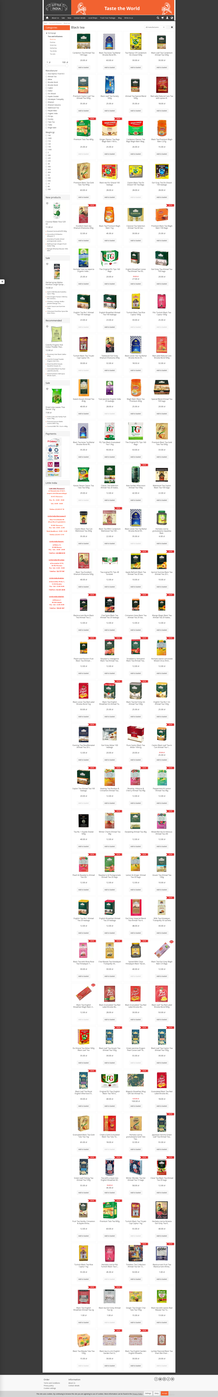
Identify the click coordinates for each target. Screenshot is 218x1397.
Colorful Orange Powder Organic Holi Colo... (55, 360)
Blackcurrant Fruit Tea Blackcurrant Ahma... (162, 1265)
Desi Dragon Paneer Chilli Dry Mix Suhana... (57, 298)
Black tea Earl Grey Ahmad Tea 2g (109, 1309)
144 (49, 147)
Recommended (54, 320)
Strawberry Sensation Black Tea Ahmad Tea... (135, 660)
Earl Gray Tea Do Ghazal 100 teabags (162, 184)
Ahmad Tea (52, 76)
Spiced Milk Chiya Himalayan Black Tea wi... (136, 962)
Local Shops (92, 18)
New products (53, 197)
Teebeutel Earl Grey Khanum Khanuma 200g (110, 357)
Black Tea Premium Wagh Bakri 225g (161, 140)
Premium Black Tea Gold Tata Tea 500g (162, 443)
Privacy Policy (137, 1394)
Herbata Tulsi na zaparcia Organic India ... (83, 270)
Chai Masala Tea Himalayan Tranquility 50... (109, 962)
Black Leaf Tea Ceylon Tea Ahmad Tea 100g (162, 1049)
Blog (120, 18)
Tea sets (52, 54)
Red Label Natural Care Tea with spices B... (162, 97)
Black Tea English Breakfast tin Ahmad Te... (109, 703)
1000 (50, 138)
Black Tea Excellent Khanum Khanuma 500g (83, 573)
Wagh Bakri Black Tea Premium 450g (136, 400)
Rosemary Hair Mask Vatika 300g (56, 355)
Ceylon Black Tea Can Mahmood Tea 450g (83, 530)
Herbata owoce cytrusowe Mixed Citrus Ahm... (162, 660)
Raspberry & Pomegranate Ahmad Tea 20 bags (110, 876)
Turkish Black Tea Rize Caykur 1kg (83, 1265)
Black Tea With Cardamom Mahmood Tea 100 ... (109, 530)
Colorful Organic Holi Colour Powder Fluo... (54, 346)
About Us (55, 18)
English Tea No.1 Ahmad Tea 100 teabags (84, 313)
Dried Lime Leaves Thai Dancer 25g (55, 408)
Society (50, 119)
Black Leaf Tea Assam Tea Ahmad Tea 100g (109, 1049)
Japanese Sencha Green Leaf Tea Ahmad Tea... (162, 1136)
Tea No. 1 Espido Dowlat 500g (84, 833)
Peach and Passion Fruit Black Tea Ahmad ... (83, 660)
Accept (164, 1393)
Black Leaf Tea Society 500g (110, 97)
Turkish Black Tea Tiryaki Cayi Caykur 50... (83, 357)
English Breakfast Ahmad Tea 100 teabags (109, 313)
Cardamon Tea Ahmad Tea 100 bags (83, 54)
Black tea (53, 39)
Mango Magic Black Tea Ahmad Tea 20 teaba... (162, 616)
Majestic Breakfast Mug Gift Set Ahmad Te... (136, 1092)
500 (49, 178)
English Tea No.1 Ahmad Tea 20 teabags (84, 919)
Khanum (51, 102)
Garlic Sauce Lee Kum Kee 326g (56, 307)
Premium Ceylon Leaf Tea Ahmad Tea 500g (83, 97)
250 (49, 161)
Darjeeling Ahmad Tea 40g (136, 832)
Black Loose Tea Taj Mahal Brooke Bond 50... (136, 530)
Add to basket (83, 67)
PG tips (50, 116)
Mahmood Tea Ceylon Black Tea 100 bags (162, 486)
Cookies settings (50, 1388)
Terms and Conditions (52, 1383)
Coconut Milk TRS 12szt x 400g (57, 426)
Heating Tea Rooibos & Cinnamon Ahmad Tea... (109, 789)
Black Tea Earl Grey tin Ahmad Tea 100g (135, 703)
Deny (157, 1393)
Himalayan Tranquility (56, 99)
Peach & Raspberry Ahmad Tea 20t (84, 876)
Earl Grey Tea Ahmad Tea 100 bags (161, 270)
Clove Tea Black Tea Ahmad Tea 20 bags (162, 1179)
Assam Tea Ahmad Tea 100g (161, 876)
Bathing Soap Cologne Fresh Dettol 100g (57, 245)
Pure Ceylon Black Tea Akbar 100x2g (135, 746)
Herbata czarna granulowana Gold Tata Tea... (135, 1137)
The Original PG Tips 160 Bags (109, 270)
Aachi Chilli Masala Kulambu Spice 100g (56, 293)
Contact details (79, 18)
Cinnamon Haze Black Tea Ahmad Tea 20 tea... (135, 616)
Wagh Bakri (52, 128)
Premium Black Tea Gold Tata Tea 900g (84, 184)
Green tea (53, 45)
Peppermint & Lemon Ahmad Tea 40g (162, 789)
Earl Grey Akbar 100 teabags (109, 746)
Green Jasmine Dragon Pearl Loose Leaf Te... (135, 1049)
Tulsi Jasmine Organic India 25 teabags (109, 400)
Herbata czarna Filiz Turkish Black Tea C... (109, 1265)
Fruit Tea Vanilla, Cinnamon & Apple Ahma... (83, 1222)
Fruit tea (52, 42)
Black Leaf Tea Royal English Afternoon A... (84, 1092)
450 (49, 166)
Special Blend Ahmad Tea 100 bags (161, 400)
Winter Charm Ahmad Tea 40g (109, 833)
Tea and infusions (55, 36)
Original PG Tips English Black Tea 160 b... (110, 1092)
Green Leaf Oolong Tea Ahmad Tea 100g (83, 1179)
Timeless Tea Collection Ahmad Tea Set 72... (136, 1265)
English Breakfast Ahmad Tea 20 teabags (109, 919)
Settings (148, 1393)
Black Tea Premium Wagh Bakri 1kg (109, 227)
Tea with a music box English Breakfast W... (110, 1179)
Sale (63, 18)
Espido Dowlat (53, 96)
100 (49, 135)
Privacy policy (49, 1386)
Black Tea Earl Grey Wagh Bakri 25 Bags (161, 962)
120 (49, 144)
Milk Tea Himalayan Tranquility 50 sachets (162, 919)
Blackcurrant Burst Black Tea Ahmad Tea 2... (83, 616)
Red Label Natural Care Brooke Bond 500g (161, 357)
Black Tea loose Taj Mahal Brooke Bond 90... (109, 54)
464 (49, 172)
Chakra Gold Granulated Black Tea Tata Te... (110, 1136)
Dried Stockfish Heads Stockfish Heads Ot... (54, 365)
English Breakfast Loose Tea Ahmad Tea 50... (136, 270)
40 (49, 164)
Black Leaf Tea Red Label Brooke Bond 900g (162, 1006)
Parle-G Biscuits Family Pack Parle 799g (56, 417)
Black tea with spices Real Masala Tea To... (161, 1309)
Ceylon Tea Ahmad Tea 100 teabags (83, 789)
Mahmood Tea (53, 108)
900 (49, 189)
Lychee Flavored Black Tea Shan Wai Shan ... (162, 1352)
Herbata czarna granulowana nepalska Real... (161, 531)
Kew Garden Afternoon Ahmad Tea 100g (135, 486)
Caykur (50, 88)
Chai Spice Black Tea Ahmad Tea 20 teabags (109, 616)
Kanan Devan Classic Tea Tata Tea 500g (83, 486)
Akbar (50, 79)
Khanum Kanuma (54, 105)
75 (49, 184)
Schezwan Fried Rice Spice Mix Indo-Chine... (57, 312)
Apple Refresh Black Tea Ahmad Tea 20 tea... (136, 573)
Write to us (128, 18)
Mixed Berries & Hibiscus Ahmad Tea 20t (161, 833)
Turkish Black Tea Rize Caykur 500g (135, 313)
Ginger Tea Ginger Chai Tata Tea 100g (135, 1309)
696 (49, 181)
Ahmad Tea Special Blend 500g (135, 97)
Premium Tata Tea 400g (83, 139)
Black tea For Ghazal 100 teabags (110, 184)
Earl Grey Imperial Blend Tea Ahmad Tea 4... (136, 919)
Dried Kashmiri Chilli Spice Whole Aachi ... (56, 375)
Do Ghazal (52, 93)
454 (49, 169)
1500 (50, 149)
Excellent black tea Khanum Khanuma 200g (83, 227)
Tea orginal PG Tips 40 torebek (109, 573)
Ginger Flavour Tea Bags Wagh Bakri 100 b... (110, 140)
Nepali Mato (52, 110)
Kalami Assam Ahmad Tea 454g (83, 400)
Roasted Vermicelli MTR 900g (57, 231)
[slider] (46, 65)
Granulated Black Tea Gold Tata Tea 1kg (83, 1136)
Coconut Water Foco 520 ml (56, 223)
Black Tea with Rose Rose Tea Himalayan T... (83, 962)
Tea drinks (53, 51)
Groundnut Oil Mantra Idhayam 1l (54, 235)
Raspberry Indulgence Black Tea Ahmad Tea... (109, 660)
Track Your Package (107, 18)
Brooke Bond (53, 82)
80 (49, 186)
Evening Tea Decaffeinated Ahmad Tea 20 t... (84, 746)
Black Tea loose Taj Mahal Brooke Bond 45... (83, 443)
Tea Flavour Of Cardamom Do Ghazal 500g (135, 54)
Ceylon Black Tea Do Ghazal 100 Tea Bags (135, 184)
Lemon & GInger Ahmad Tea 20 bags (136, 876)
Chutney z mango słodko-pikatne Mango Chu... (56, 302)
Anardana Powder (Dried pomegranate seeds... (55, 240)
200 (49, 155)
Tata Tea (51, 122)
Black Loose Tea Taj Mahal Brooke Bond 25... (136, 357)
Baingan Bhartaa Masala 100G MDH (57, 250)
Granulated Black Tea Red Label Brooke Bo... (161, 1092)
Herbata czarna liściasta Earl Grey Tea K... (162, 1222)
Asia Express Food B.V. (56, 74)
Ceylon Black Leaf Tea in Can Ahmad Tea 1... (162, 746)
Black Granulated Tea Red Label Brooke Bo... (109, 1006)
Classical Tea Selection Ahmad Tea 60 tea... (135, 227)
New (69, 18)
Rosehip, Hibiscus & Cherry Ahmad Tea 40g (135, 789)
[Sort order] (167, 27)
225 (49, 158)
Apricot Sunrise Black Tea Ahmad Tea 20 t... (161, 573)
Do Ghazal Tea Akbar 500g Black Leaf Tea (83, 1049)
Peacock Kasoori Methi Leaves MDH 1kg (55, 422)
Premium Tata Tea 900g (110, 1221)
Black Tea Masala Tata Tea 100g (83, 1352)
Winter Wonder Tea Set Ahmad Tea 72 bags (135, 1179)
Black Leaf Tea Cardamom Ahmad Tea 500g (161, 54)
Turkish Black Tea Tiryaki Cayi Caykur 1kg (135, 1222)
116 (49, 141)
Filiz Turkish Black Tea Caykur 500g (162, 313)
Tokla (50, 125)
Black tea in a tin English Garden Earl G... (110, 1352)
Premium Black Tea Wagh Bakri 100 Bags (161, 227)
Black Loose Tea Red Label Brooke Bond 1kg (83, 703)
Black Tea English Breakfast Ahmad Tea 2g (83, 1309)
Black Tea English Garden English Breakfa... (135, 1352)
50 (49, 175)
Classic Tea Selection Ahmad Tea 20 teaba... (110, 486)
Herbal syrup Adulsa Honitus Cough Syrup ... (55, 283)
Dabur (50, 91)
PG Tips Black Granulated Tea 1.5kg (109, 443)
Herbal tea (53, 48)
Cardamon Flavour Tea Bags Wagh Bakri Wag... (135, 140)
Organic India (53, 113)
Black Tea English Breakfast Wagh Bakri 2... (83, 1006)
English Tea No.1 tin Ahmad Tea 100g (162, 703)
